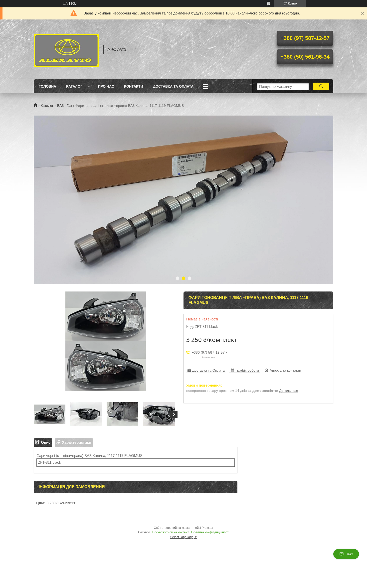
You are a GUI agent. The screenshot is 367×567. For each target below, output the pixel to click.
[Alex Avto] (66, 49)
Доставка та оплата (173, 86)
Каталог (74, 86)
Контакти (133, 86)
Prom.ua (207, 528)
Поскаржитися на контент (170, 532)
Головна (47, 86)
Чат (350, 554)
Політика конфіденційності (210, 532)
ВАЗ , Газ (64, 106)
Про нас (106, 86)
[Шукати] (321, 86)
